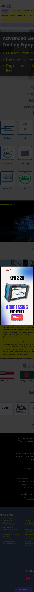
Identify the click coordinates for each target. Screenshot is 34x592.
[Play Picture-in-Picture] (29, 322)
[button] (17, 317)
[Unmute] (5, 322)
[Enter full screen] (32, 322)
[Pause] (2, 322)
